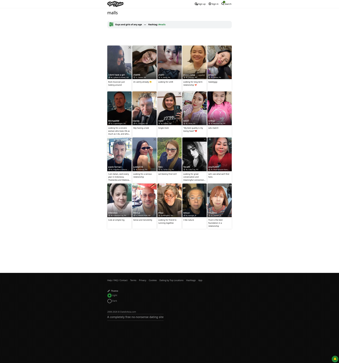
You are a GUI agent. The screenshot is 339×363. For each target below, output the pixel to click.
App (200, 280)
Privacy (142, 280)
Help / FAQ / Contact (117, 280)
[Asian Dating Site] (115, 4)
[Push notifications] (335, 359)
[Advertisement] (169, 37)
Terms (133, 280)
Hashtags (191, 280)
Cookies (153, 280)
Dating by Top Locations (171, 280)
